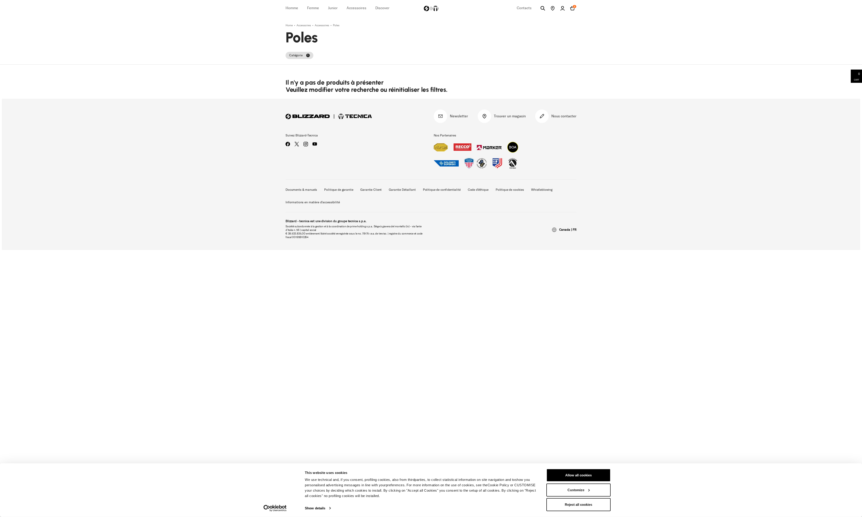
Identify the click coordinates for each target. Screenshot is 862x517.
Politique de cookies (510, 190)
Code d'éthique (478, 190)
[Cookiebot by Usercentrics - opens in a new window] (275, 508)
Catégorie (298, 55)
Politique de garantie (338, 190)
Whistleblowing (541, 190)
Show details (315, 508)
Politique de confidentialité (442, 190)
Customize (575, 490)
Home (289, 25)
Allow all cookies (578, 475)
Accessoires (304, 25)
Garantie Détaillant (402, 190)
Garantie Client (371, 190)
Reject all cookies (578, 504)
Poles (336, 25)
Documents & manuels (301, 190)
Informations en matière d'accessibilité (313, 202)
